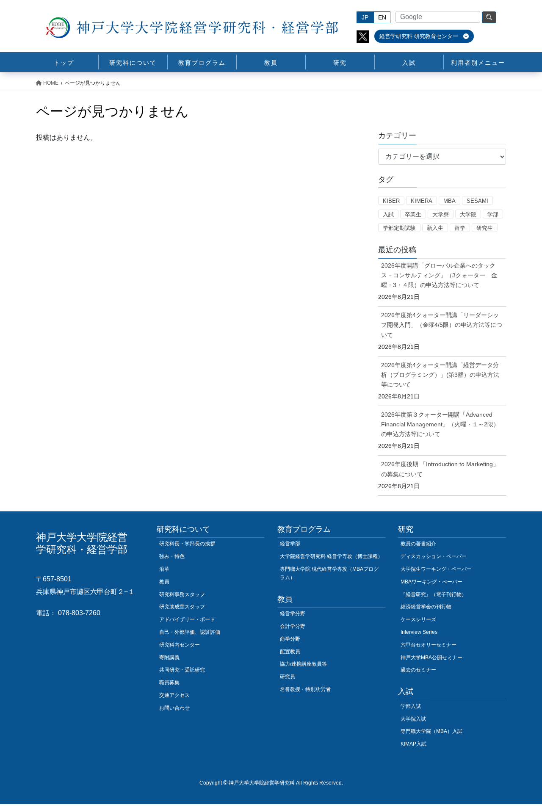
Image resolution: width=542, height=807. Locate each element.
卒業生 (413, 214)
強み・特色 (172, 556)
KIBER (391, 201)
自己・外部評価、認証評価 (189, 632)
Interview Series (419, 632)
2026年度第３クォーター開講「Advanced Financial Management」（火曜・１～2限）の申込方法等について (440, 424)
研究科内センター (179, 645)
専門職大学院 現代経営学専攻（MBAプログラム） (329, 573)
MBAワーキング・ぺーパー (431, 582)
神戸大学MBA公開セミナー (431, 658)
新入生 (435, 228)
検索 (489, 17)
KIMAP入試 (413, 744)
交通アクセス (174, 695)
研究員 (287, 677)
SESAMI (477, 201)
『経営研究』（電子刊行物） (434, 594)
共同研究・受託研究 (182, 670)
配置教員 (290, 652)
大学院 (468, 214)
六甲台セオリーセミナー (428, 645)
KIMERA (421, 201)
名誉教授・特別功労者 (305, 689)
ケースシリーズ (418, 619)
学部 (492, 214)
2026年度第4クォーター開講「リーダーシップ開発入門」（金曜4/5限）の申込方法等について (441, 325)
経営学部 (290, 544)
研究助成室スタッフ (182, 607)
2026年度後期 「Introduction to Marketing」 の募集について (440, 469)
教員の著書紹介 (418, 544)
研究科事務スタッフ (182, 594)
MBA (449, 201)
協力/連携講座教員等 (303, 664)
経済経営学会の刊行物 (426, 607)
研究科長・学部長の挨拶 (187, 544)
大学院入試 (413, 719)
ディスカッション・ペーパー (434, 556)
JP (365, 17)
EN (382, 17)
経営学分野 (292, 613)
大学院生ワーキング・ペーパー (436, 569)
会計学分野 (292, 626)
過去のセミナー (418, 670)
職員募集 (169, 682)
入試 (388, 214)
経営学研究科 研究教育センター (419, 36)
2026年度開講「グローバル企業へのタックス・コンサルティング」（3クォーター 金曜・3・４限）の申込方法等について (439, 275)
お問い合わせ (174, 708)
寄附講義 (169, 658)
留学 (459, 228)
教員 (164, 582)
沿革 (164, 569)
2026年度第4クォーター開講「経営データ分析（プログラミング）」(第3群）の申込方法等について (440, 375)
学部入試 (411, 706)
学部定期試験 (399, 228)
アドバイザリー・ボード (187, 619)
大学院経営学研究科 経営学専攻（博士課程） (331, 556)
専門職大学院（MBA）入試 (431, 731)
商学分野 (290, 639)
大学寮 (440, 214)
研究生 (484, 228)
